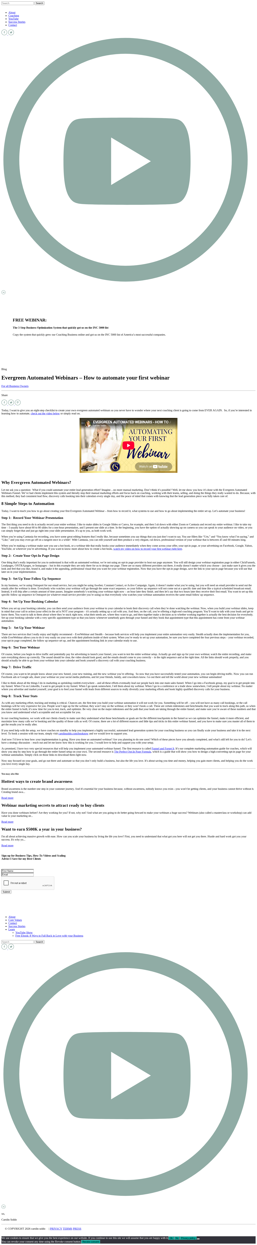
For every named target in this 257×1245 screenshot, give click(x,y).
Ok (171, 1238)
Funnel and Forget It (163, 748)
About (11, 12)
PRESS (77, 1228)
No (177, 1238)
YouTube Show (24, 932)
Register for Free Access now (29, 340)
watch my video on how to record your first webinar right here (147, 548)
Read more (7, 797)
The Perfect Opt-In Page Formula (132, 751)
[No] (198, 1238)
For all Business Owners (14, 386)
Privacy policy (188, 1238)
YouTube (13, 18)
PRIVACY (56, 1228)
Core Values (15, 919)
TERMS (67, 1228)
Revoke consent (91, 1241)
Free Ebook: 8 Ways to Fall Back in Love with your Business (49, 935)
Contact (12, 25)
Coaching (13, 15)
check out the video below (45, 413)
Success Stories (16, 21)
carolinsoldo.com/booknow (73, 733)
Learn (11, 929)
